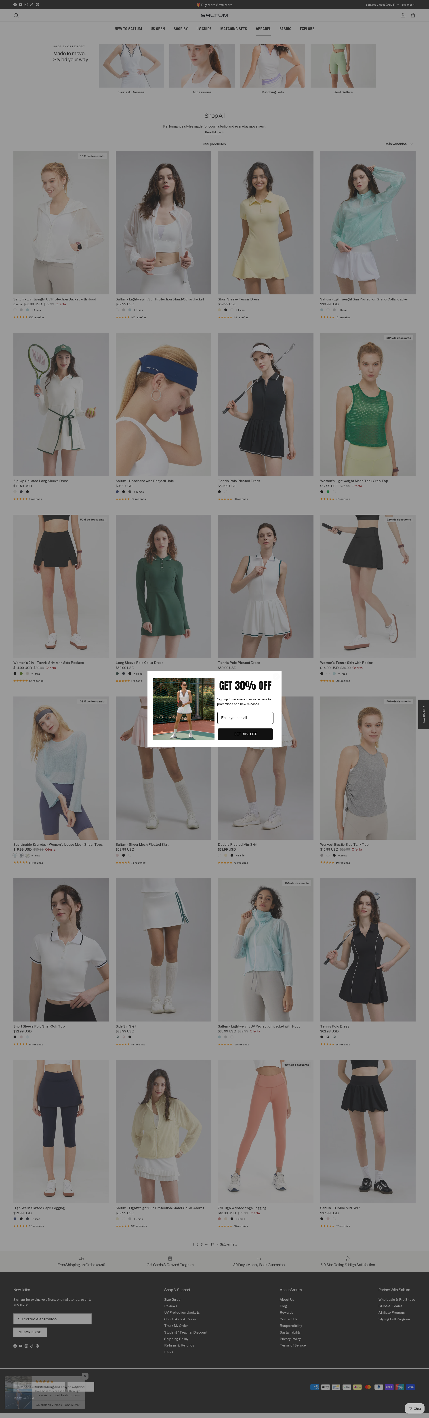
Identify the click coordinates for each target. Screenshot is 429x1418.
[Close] (276, 676)
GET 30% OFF (245, 734)
